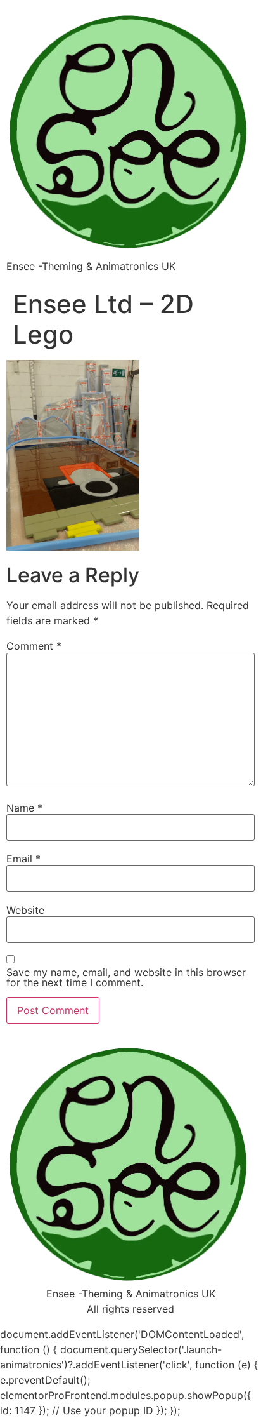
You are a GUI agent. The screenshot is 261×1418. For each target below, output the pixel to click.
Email (23, 858)
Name (24, 808)
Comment (33, 646)
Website (25, 910)
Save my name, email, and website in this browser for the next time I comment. (126, 977)
